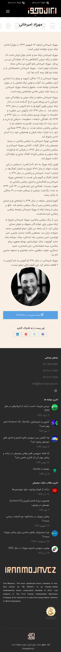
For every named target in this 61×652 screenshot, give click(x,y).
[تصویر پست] (55, 407)
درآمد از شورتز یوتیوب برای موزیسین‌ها (30, 489)
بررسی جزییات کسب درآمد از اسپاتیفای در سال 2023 (26, 408)
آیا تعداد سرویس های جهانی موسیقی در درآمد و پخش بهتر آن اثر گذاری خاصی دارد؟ (26, 455)
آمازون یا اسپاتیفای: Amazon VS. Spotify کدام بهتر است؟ (26, 424)
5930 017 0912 (38, 2)
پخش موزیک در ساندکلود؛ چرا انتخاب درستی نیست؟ (27, 519)
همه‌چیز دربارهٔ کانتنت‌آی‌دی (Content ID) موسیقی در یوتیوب (29, 503)
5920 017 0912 (14, 2)
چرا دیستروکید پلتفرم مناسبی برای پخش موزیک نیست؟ (26, 534)
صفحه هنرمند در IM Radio (28, 315)
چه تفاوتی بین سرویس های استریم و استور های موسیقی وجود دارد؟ (26, 440)
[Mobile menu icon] (8, 11)
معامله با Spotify (41, 469)
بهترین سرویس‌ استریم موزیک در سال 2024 (28, 548)
